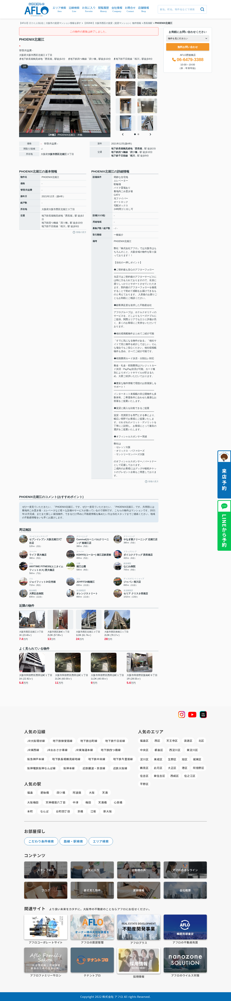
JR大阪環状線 (36, 741)
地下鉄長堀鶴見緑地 (122, 148)
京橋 (80, 811)
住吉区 (144, 776)
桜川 (132, 155)
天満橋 (102, 802)
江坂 (93, 811)
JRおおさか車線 (57, 750)
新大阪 (107, 811)
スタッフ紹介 (45, 870)
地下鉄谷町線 (88, 741)
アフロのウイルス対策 (185, 975)
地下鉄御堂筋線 (63, 741)
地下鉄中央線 (96, 759)
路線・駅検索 (73, 841)
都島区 (159, 750)
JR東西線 (33, 750)
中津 (75, 802)
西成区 (174, 776)
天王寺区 (172, 741)
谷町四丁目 (63, 811)
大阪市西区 (32, 55)
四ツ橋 (133, 152)
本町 (30, 811)
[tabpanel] (136, 97)
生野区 (172, 759)
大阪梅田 (33, 802)
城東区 (197, 759)
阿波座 (77, 792)
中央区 (144, 750)
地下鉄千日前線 (119, 155)
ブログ (45, 890)
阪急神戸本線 (35, 759)
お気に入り (92, 870)
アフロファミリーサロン (45, 975)
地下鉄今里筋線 (123, 759)
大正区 (172, 768)
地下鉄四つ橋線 (119, 152)
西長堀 (138, 148)
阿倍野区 (198, 768)
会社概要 (185, 890)
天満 (105, 792)
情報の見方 (81, 232)
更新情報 (138, 890)
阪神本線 (69, 768)
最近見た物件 (92, 890)
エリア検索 (101, 841)
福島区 (144, 741)
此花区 (158, 768)
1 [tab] (135, 134)
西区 (157, 741)
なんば (44, 811)
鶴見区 (144, 768)
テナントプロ (92, 975)
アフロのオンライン (185, 870)
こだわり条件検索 (41, 841)
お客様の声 (139, 870)
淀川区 (144, 759)
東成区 (158, 759)
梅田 (88, 802)
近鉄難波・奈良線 (94, 768)
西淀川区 (175, 750)
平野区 (144, 784)
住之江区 (189, 776)
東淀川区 (192, 750)
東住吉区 (159, 776)
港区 (185, 768)
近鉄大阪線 (120, 768)
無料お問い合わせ (188, 46)
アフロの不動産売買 (185, 942)
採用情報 (138, 976)
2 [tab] (138, 134)
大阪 (92, 792)
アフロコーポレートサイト (46, 942)
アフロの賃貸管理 (92, 942)
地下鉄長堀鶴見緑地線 (66, 759)
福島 (30, 792)
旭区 (185, 759)
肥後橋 (45, 792)
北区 (201, 741)
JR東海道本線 (84, 750)
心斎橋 (118, 802)
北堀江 (41, 55)
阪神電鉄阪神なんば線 (41, 768)
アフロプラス (138, 943)
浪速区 (188, 741)
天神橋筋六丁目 (56, 802)
